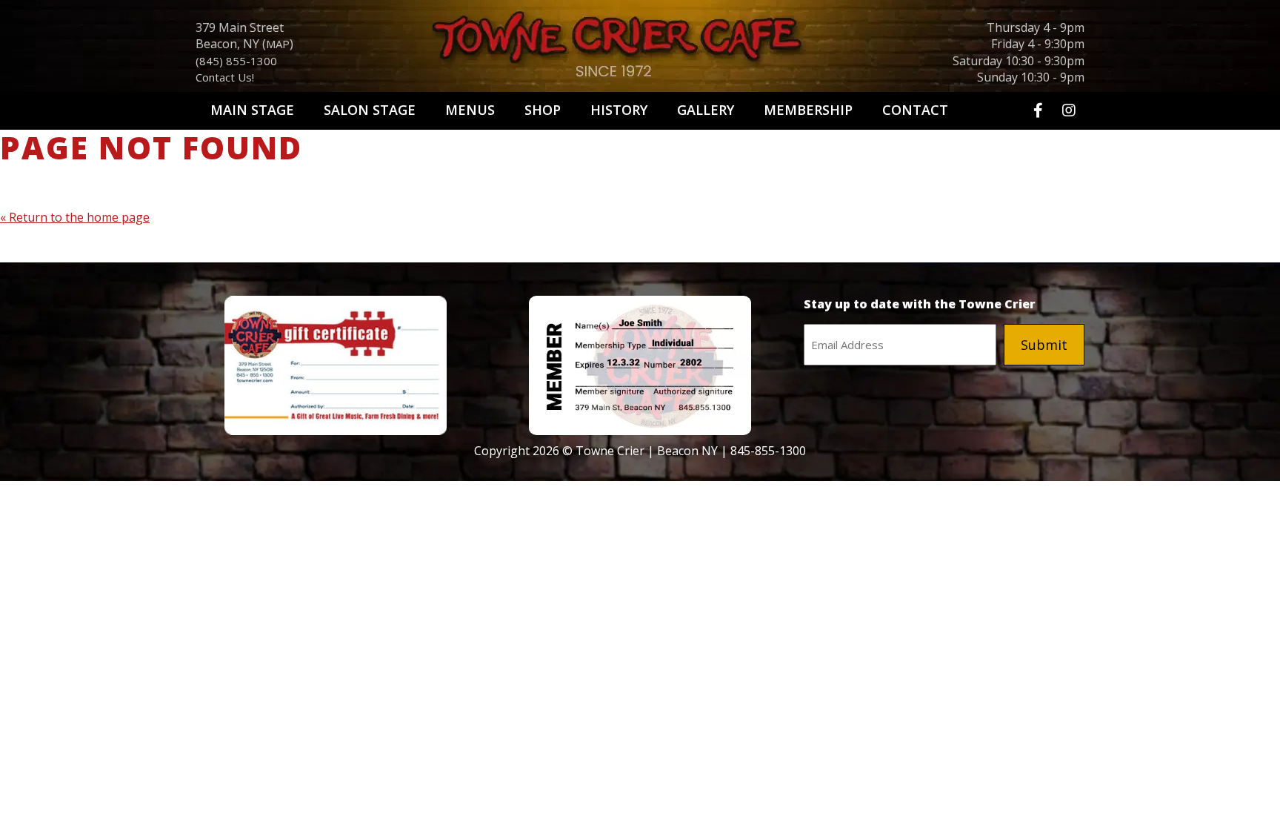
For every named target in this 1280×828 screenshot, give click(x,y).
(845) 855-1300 (236, 60)
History (618, 110)
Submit (1044, 345)
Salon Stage (370, 110)
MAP (278, 43)
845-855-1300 (768, 451)
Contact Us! (225, 77)
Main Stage (252, 110)
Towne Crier (640, 49)
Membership (808, 110)
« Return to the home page (75, 217)
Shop (542, 110)
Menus (470, 110)
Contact (915, 110)
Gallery (705, 110)
